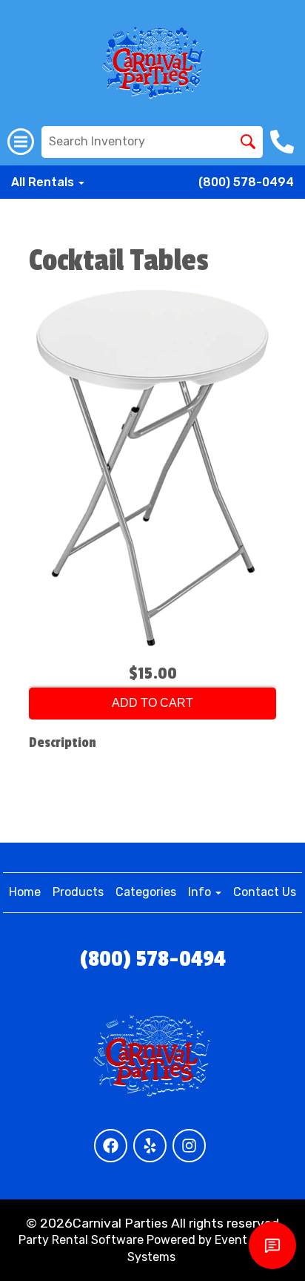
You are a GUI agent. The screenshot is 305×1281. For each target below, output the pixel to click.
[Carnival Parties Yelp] (150, 1145)
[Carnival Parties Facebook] (110, 1145)
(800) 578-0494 (246, 182)
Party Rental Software (81, 1240)
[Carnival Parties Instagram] (189, 1145)
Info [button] (201, 892)
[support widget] (272, 1245)
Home (25, 892)
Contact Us (264, 892)
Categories (145, 892)
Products (78, 892)
